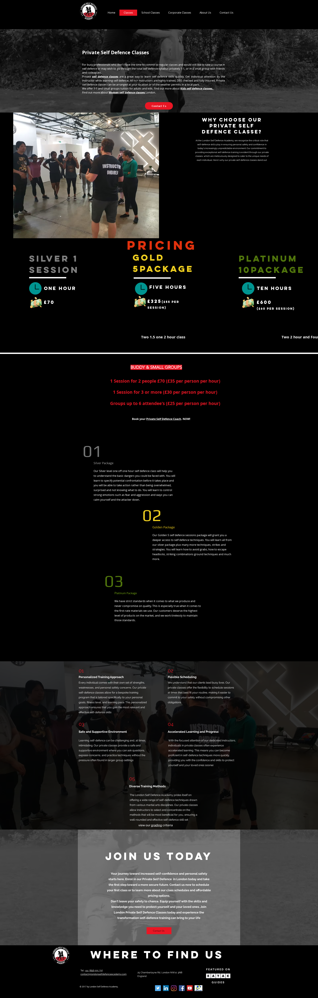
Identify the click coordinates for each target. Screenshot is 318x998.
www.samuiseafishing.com (96, 990)
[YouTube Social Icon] (190, 988)
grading (156, 825)
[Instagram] (174, 988)
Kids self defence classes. (197, 88)
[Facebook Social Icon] (182, 988)
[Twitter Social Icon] (158, 988)
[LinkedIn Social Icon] (166, 988)
